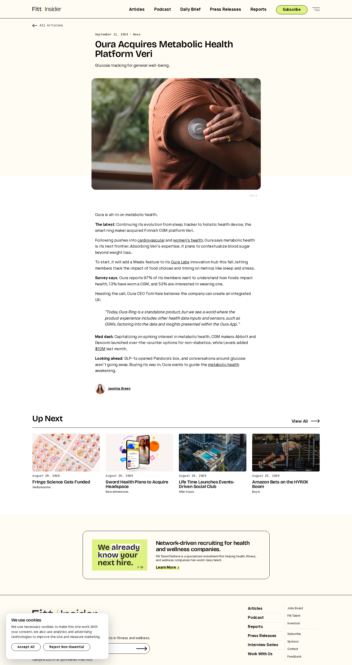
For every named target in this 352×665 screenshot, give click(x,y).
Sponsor (293, 641)
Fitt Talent (293, 615)
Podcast (162, 9)
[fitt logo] (46, 9)
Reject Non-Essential (66, 647)
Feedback (294, 656)
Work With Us (260, 654)
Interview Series (263, 645)
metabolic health (223, 365)
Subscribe (294, 634)
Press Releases (225, 9)
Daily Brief (190, 9)
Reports (258, 9)
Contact (292, 649)
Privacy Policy (85, 660)
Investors (293, 623)
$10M (100, 349)
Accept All (25, 647)
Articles (136, 9)
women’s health (188, 240)
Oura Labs (180, 262)
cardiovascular (151, 240)
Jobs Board (295, 608)
